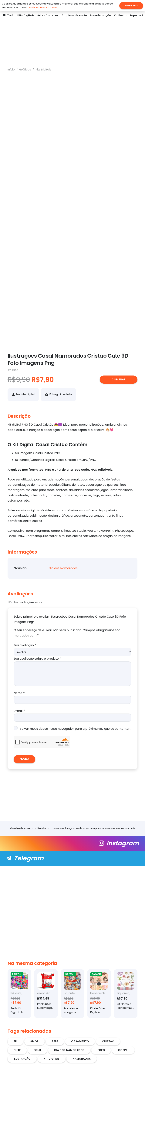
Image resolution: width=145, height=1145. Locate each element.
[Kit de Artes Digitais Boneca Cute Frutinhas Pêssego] (99, 993)
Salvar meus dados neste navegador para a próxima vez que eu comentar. (75, 729)
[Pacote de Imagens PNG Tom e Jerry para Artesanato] (72, 993)
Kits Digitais (43, 69)
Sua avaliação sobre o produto (37, 658)
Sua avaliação (25, 645)
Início (11, 69)
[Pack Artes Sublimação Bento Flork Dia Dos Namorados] (46, 993)
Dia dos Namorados (63, 568)
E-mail (19, 711)
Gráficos (25, 69)
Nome (19, 693)
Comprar (119, 379)
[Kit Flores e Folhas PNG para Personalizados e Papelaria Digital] (125, 993)
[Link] (72, 843)
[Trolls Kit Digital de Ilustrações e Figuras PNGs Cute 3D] (19, 993)
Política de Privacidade (43, 7)
